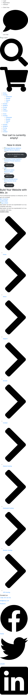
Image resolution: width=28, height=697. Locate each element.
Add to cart (9, 165)
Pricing (5, 107)
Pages (4, 109)
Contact (5, 111)
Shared (8, 100)
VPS (7, 102)
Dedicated (9, 96)
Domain (5, 103)
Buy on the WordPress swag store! (15, 155)
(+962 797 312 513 (5, 597)
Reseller (8, 98)
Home (4, 93)
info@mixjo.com (4, 600)
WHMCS (5, 105)
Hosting (5, 95)
